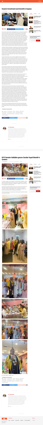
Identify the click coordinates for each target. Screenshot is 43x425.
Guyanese (17, 111)
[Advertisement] (21, 5)
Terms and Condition (27, 420)
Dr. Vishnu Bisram (9, 111)
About (9, 420)
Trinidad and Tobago (5, 382)
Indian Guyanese (9, 112)
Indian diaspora (4, 112)
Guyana (14, 111)
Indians (14, 112)
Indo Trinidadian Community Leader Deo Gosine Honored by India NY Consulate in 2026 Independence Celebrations (37, 22)
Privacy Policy (17, 420)
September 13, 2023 (11, 161)
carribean (5, 111)
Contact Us (21, 420)
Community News (16, 161)
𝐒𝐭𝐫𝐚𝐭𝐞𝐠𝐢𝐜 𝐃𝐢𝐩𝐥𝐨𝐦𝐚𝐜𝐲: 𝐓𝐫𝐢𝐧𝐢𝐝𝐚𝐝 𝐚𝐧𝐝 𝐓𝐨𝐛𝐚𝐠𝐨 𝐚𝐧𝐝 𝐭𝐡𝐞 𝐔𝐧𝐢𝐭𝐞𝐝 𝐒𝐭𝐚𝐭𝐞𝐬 (37, 17)
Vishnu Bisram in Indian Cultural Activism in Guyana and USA (37, 31)
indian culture (21, 111)
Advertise (12, 420)
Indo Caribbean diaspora (19, 112)
